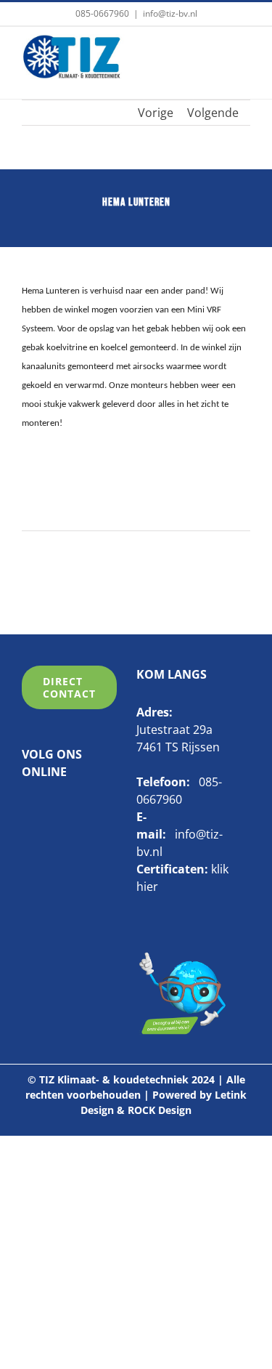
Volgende (213, 113)
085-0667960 (102, 13)
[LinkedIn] (50, 808)
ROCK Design (159, 1110)
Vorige (155, 113)
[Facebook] (27, 808)
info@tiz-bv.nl (170, 13)
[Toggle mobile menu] (242, 56)
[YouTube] (72, 808)
